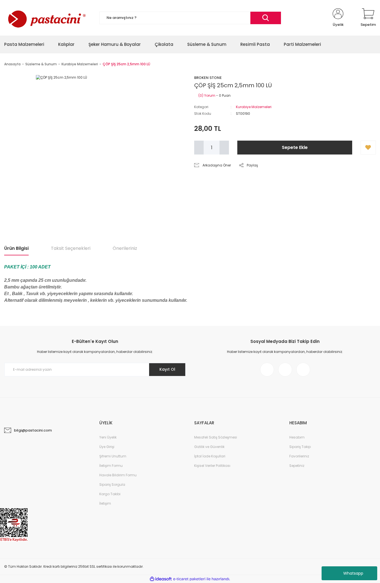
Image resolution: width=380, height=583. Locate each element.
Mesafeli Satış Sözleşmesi (215, 437)
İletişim (105, 503)
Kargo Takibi (109, 494)
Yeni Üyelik (108, 437)
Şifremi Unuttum (112, 456)
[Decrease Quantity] (199, 148)
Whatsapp (353, 573)
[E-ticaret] (189, 579)
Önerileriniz (125, 248)
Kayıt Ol (167, 369)
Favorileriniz (299, 456)
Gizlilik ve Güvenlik (209, 446)
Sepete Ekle (295, 147)
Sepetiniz (296, 465)
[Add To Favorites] (368, 148)
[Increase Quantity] (224, 148)
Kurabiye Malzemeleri (254, 106)
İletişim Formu (111, 465)
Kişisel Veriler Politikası (212, 465)
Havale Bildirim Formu (118, 475)
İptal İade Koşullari (209, 456)
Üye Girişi (106, 446)
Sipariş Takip (300, 446)
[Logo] (46, 18)
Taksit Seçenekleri (70, 248)
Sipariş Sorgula (112, 484)
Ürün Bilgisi (16, 248)
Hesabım (297, 437)
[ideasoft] (161, 579)
